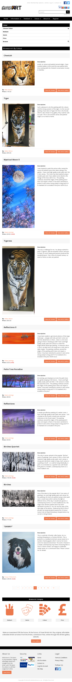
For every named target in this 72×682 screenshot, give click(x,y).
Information (15, 19)
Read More (6, 672)
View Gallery (36, 641)
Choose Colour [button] (8, 28)
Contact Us (57, 3)
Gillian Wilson (9, 151)
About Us (46, 19)
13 (53, 588)
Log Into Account (42, 666)
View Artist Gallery (63, 90)
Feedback (27, 19)
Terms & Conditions (61, 657)
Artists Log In (49, 3)
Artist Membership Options (35, 3)
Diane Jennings (9, 232)
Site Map (40, 669)
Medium (5, 32)
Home (6, 19)
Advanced (67, 14)
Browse (5, 41)
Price (4, 38)
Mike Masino (8, 90)
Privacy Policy (59, 660)
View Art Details (50, 90)
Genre (5, 35)
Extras (37, 19)
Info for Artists (41, 660)
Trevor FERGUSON (10, 577)
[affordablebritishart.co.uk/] (12, 6)
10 (48, 588)
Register (56, 19)
